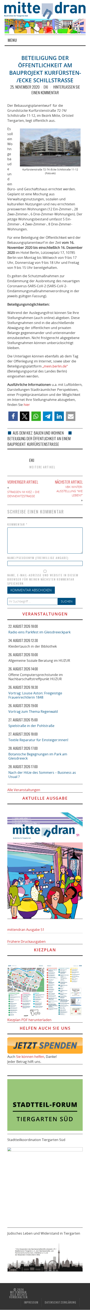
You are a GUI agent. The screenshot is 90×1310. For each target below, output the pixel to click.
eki (46, 87)
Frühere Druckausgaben (26, 941)
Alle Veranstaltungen (23, 790)
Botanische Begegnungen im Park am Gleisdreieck (37, 756)
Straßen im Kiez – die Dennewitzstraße (23, 494)
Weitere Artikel (42, 467)
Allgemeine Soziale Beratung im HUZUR (39, 660)
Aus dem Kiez (22, 433)
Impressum (31, 1302)
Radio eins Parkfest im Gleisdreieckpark (39, 632)
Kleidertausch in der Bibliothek (32, 646)
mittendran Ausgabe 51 (25, 929)
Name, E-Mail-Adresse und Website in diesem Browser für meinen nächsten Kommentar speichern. (42, 579)
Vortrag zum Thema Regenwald (33, 711)
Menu (12, 40)
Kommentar (17, 524)
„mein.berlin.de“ (55, 366)
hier (27, 404)
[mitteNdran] (47, 10)
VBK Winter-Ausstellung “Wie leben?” (70, 491)
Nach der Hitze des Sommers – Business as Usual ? (42, 774)
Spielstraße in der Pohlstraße (31, 725)
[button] (13, 416)
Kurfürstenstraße (43, 444)
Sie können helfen (30, 1056)
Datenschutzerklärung (60, 1302)
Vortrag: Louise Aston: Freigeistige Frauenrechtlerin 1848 (35, 695)
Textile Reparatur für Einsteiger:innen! (38, 740)
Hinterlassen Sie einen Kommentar (55, 89)
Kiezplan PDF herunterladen (29, 1020)
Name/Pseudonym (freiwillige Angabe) (37, 558)
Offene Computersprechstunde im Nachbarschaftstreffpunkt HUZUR (35, 676)
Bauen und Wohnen (49, 433)
